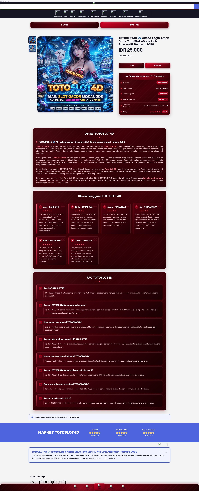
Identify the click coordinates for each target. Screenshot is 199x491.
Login (64, 25)
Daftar (134, 25)
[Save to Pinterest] (52, 482)
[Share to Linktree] (46, 482)
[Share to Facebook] (39, 482)
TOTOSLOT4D (42, 146)
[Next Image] (111, 75)
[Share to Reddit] (59, 482)
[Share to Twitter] (33, 482)
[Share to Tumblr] (65, 482)
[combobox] (97, 6)
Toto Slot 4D (110, 146)
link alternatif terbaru (153, 178)
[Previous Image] (39, 75)
